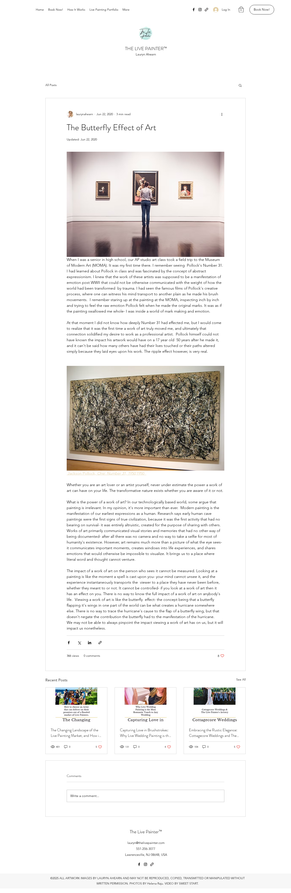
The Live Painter (144, 831)
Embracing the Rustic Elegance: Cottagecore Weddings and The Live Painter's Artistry (213, 732)
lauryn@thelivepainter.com (146, 843)
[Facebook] (194, 9)
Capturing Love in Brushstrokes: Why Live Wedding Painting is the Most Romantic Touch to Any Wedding (145, 732)
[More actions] (221, 114)
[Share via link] (100, 643)
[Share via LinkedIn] (90, 643)
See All (241, 679)
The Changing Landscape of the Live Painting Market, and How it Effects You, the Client (75, 732)
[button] (241, 9)
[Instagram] (200, 9)
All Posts (51, 85)
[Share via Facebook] (69, 643)
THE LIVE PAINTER (144, 48)
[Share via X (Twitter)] (79, 643)
